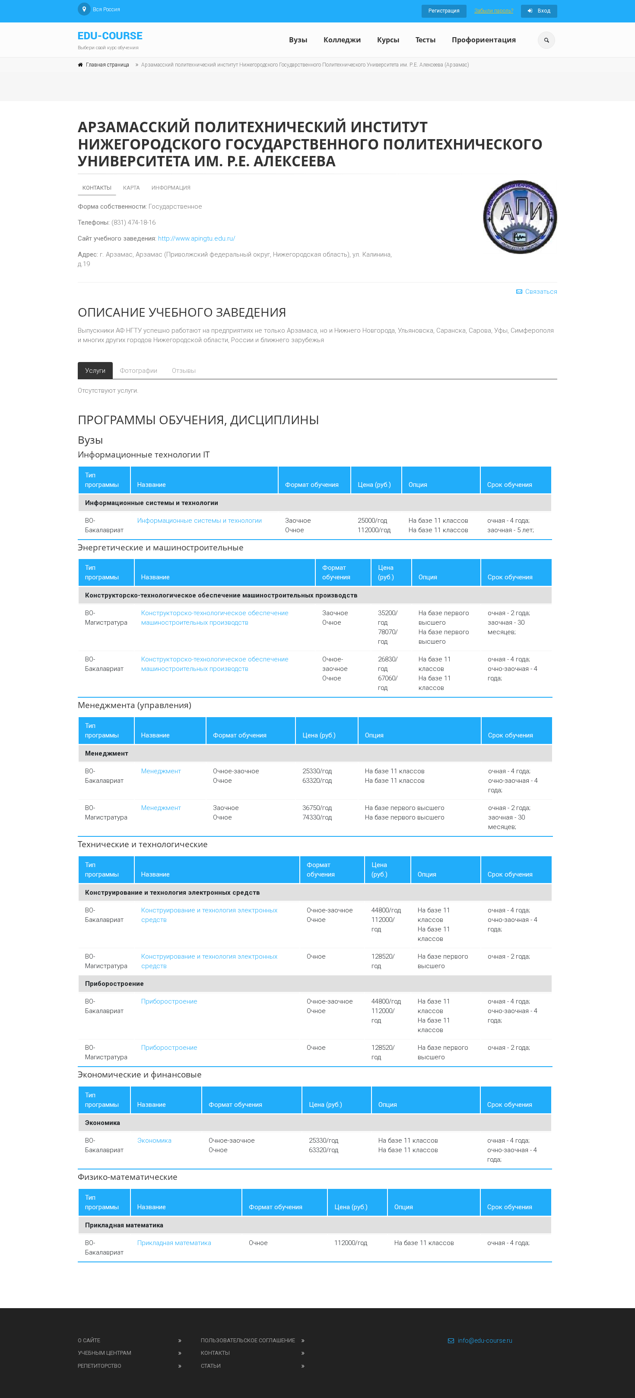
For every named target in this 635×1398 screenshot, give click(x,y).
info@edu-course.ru (485, 1340)
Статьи (211, 1366)
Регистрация (444, 11)
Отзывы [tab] (184, 371)
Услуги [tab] (95, 371)
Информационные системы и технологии (199, 520)
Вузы (298, 39)
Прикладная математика (174, 1243)
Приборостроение (169, 1001)
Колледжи (342, 39)
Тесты (426, 39)
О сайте (89, 1340)
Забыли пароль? (493, 11)
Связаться (540, 291)
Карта (131, 187)
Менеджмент (161, 771)
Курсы (388, 39)
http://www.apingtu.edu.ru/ (196, 238)
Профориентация (484, 39)
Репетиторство (99, 1366)
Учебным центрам (104, 1353)
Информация (171, 187)
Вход (543, 11)
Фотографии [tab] (138, 371)
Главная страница (107, 65)
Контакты (97, 187)
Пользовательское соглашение (248, 1340)
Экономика (154, 1140)
